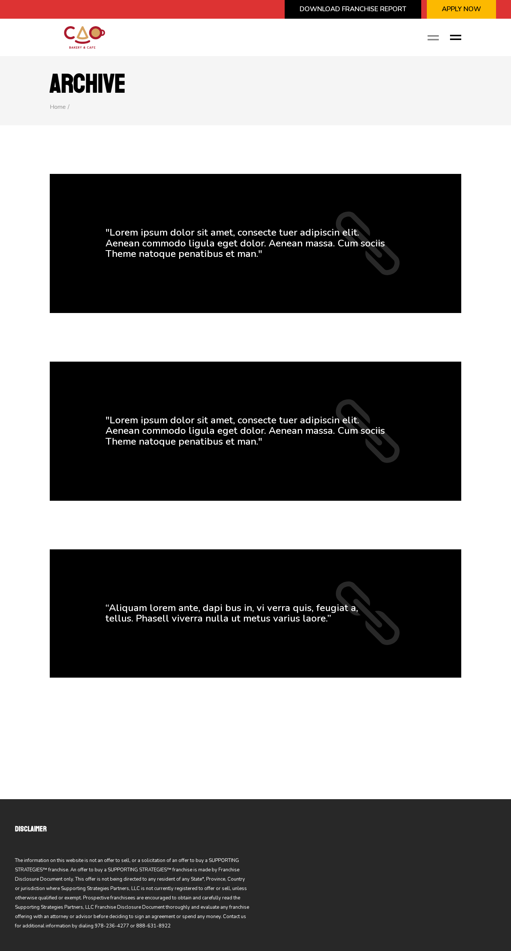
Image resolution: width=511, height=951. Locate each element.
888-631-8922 (153, 926)
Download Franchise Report (353, 8)
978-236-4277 (112, 926)
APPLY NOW (461, 8)
